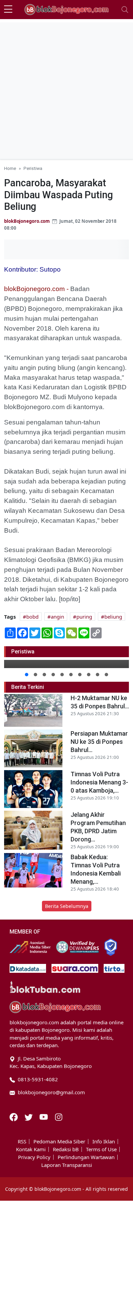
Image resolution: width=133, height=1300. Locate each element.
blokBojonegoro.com (27, 221)
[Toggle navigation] (125, 9)
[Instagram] (59, 1116)
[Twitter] (29, 1116)
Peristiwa (33, 168)
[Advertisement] (66, 89)
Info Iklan (103, 1141)
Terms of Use (101, 1149)
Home (10, 168)
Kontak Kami (31, 1149)
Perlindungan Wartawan (86, 1157)
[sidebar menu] (8, 9)
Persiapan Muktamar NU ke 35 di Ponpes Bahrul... (99, 741)
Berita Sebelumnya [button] (66, 906)
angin (57, 616)
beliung (113, 616)
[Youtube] (44, 1116)
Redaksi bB (66, 1149)
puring (84, 616)
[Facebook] (14, 1116)
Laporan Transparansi (66, 1165)
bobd (32, 616)
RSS (22, 1141)
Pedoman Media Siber (59, 1141)
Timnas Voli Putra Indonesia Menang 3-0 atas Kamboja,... (99, 782)
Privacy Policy (34, 1157)
